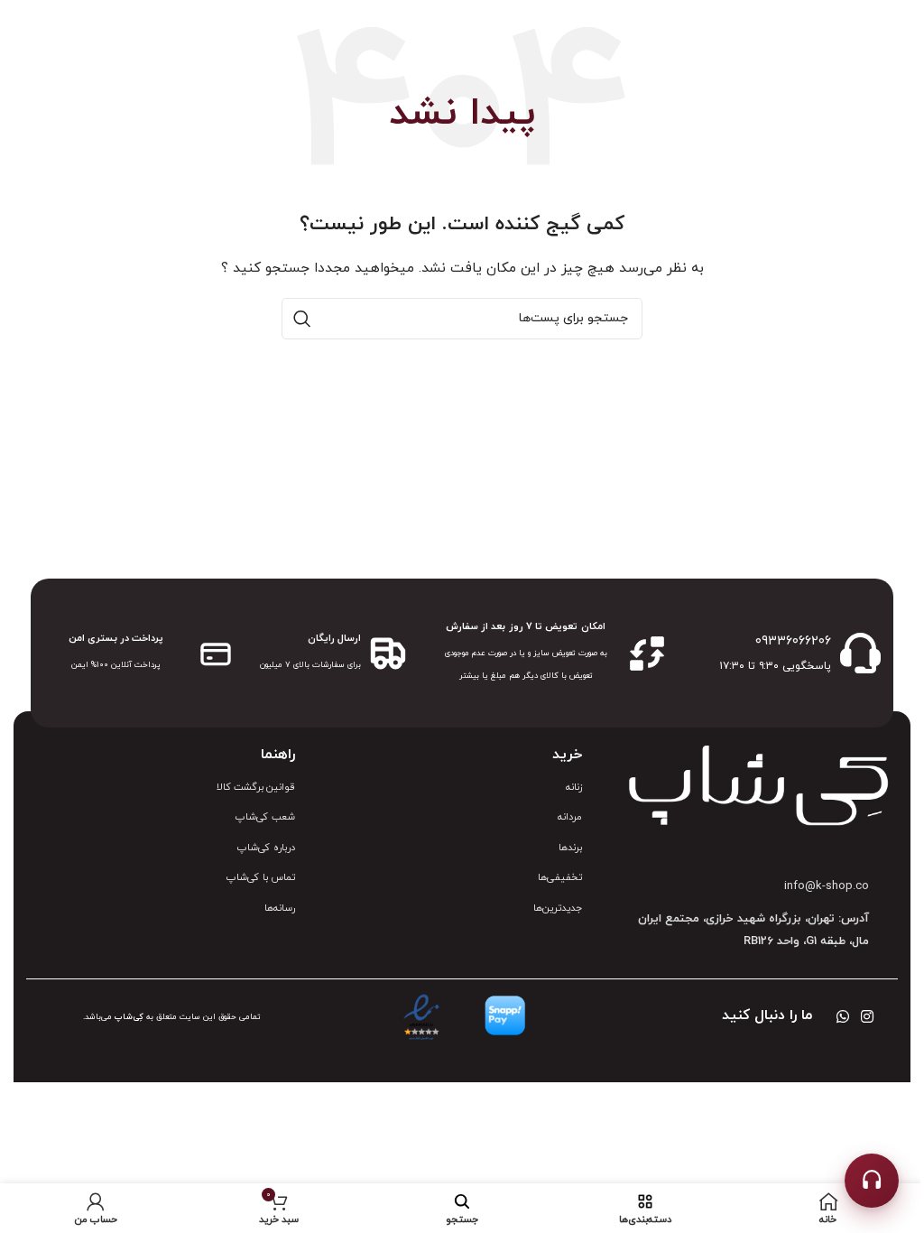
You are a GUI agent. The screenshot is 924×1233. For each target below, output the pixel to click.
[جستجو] (302, 318)
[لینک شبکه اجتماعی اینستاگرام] (867, 1017)
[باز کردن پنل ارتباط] (872, 1181)
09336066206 (793, 641)
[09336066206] (860, 653)
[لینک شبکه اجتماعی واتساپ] (842, 1017)
